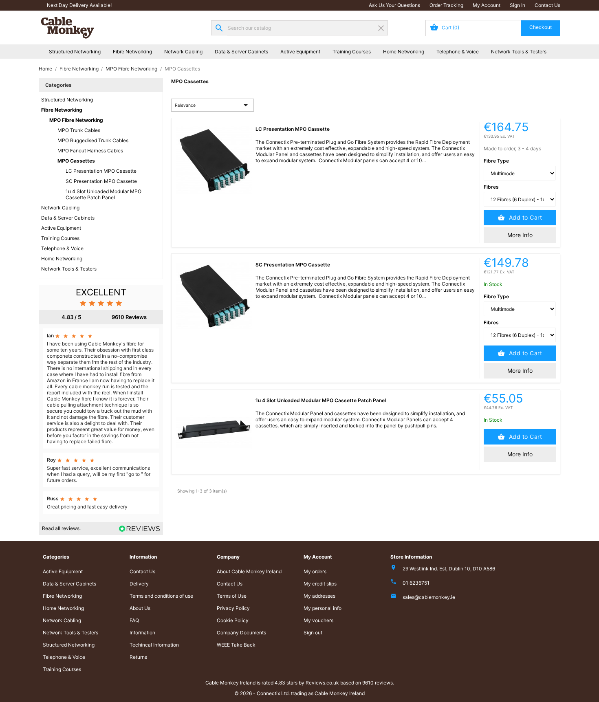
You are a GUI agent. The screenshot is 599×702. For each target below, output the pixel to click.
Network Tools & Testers (518, 51)
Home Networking (403, 51)
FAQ (134, 620)
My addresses (319, 596)
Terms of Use (232, 596)
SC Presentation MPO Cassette (101, 181)
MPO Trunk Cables (78, 130)
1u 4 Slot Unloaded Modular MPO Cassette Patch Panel (103, 194)
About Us (140, 608)
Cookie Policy (233, 620)
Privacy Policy (233, 608)
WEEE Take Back (236, 645)
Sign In (517, 5)
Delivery (139, 584)
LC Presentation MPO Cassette (101, 171)
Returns (138, 657)
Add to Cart (524, 217)
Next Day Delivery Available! (79, 5)
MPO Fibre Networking (76, 120)
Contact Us (547, 5)
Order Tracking (446, 5)
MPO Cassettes (76, 161)
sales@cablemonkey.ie (429, 597)
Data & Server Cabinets (241, 51)
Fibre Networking (132, 51)
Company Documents (241, 632)
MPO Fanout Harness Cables (90, 150)
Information (142, 632)
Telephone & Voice (457, 51)
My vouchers (318, 620)
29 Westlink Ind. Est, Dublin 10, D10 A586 (449, 569)
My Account (486, 5)
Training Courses (352, 51)
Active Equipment (300, 51)
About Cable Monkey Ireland (249, 571)
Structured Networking (75, 51)
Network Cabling (183, 51)
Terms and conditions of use (161, 596)
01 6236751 (416, 583)
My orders (315, 571)
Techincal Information (154, 645)
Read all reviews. (61, 528)
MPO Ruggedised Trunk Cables (92, 140)
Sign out (313, 632)
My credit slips (320, 584)
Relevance (213, 105)
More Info (520, 234)
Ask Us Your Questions (394, 5)
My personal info (322, 608)
